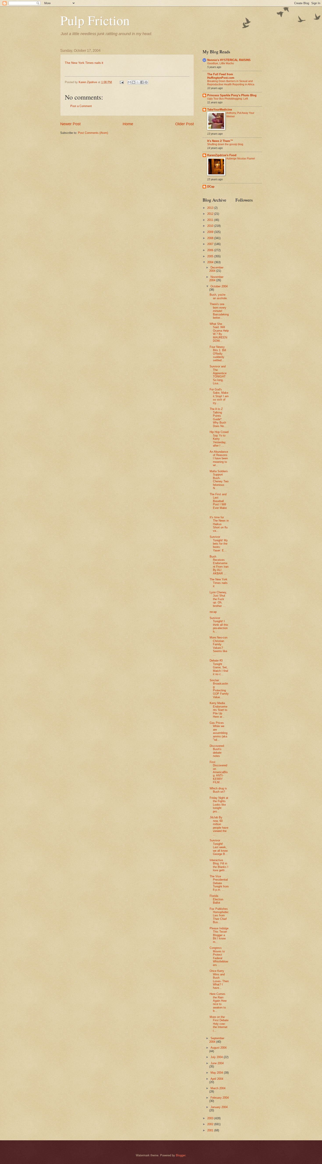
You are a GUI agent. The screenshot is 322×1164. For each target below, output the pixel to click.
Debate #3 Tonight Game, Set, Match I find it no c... (219, 667)
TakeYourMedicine (219, 109)
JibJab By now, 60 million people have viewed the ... (219, 826)
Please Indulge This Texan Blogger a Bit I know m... (219, 935)
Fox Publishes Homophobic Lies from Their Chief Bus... (219, 915)
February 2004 (220, 1097)
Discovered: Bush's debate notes (217, 751)
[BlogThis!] (133, 82)
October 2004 (219, 286)
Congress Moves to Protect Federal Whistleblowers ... (219, 956)
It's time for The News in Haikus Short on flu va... (219, 524)
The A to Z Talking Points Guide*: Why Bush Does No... (218, 417)
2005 (210, 256)
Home (128, 124)
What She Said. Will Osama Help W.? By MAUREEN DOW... (219, 332)
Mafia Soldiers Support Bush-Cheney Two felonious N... (219, 480)
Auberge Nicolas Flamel (240, 158)
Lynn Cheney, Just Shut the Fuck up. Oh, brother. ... (218, 599)
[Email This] (129, 82)
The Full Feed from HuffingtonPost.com (220, 76)
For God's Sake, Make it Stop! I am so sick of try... (219, 396)
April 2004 (217, 1078)
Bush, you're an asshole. (219, 296)
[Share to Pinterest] (146, 82)
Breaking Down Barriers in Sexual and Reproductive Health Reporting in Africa (230, 83)
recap (213, 611)
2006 (210, 250)
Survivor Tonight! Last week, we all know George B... (219, 847)
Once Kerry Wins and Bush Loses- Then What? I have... (219, 979)
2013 (210, 207)
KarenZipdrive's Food (221, 155)
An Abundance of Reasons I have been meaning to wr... (219, 458)
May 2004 (217, 1072)
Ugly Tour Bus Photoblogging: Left (227, 98)
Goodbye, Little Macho (220, 63)
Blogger (180, 1155)
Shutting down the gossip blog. (225, 144)
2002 (210, 1124)
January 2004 (219, 1107)
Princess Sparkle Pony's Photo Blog (232, 95)
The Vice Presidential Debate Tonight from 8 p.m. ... (219, 883)
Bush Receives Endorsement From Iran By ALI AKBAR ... (219, 565)
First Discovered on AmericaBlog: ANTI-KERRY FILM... (219, 772)
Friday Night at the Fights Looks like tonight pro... (219, 804)
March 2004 (218, 1088)
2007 (210, 244)
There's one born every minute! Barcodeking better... (219, 310)
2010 (210, 225)
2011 (210, 220)
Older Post (184, 124)
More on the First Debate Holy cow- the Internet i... (219, 1023)
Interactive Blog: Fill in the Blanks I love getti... (219, 865)
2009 (210, 232)
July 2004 (217, 1057)
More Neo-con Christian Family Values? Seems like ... (218, 646)
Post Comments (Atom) (93, 132)
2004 (210, 262)
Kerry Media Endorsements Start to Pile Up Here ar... (218, 709)
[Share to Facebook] (142, 82)
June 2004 (217, 1063)
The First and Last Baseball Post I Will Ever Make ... (218, 503)
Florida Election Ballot (216, 899)
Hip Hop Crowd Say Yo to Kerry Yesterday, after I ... (219, 438)
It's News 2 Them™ (220, 141)
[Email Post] (122, 82)
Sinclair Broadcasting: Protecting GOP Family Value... (219, 689)
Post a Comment (81, 106)
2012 (210, 213)
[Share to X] (138, 82)
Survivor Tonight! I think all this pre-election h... (219, 624)
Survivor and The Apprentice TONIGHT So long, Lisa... (218, 375)
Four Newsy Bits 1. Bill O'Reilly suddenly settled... (218, 353)
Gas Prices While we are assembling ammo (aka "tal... (218, 731)
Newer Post (70, 124)
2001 (210, 1130)
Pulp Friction (95, 20)
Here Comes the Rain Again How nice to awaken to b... (218, 1002)
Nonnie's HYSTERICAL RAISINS (229, 60)
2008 (210, 238)
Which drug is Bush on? (218, 790)
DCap (210, 186)
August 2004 (218, 1047)
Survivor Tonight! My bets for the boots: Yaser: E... (219, 543)
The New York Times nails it (84, 62)
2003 (210, 1118)
